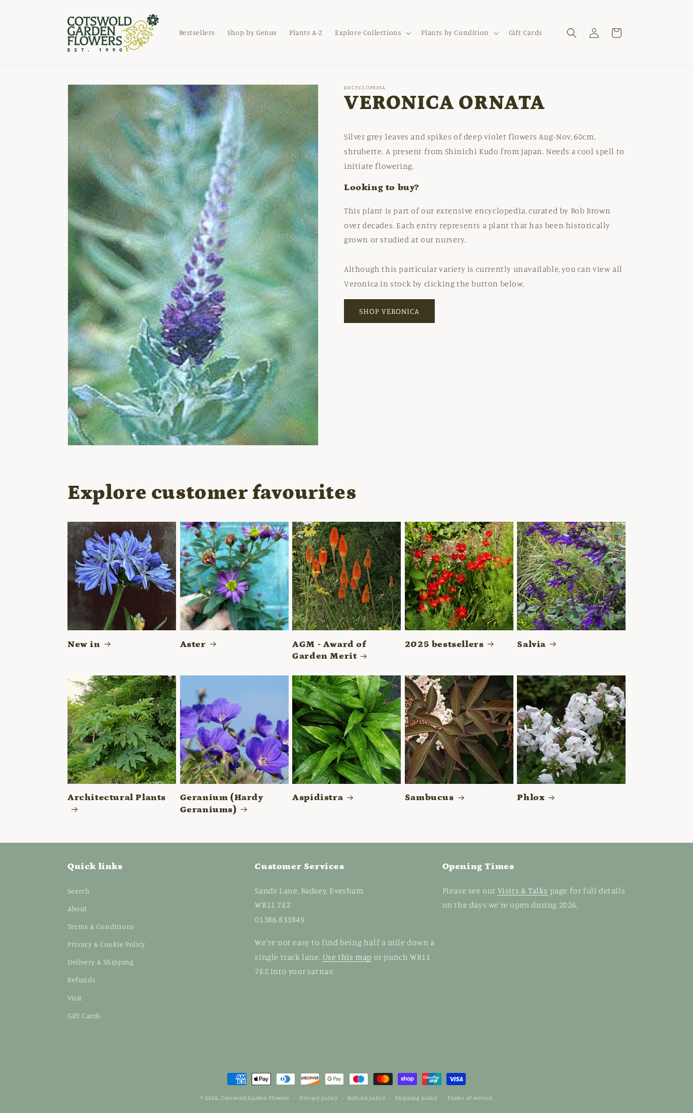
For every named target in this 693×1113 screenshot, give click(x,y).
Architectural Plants (116, 798)
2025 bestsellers (444, 644)
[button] (372, 32)
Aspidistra (317, 798)
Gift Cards (84, 1015)
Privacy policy (319, 1097)
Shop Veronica (389, 311)
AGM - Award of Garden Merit (329, 650)
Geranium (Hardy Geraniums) (221, 803)
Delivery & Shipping (100, 961)
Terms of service (469, 1097)
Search (78, 890)
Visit (74, 997)
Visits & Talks (523, 890)
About (77, 908)
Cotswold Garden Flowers (255, 1097)
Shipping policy (416, 1097)
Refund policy (366, 1097)
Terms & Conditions (100, 926)
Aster (193, 644)
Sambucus (429, 798)
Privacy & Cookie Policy (106, 944)
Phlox (530, 798)
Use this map (347, 957)
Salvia (531, 644)
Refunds (81, 979)
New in (83, 644)
